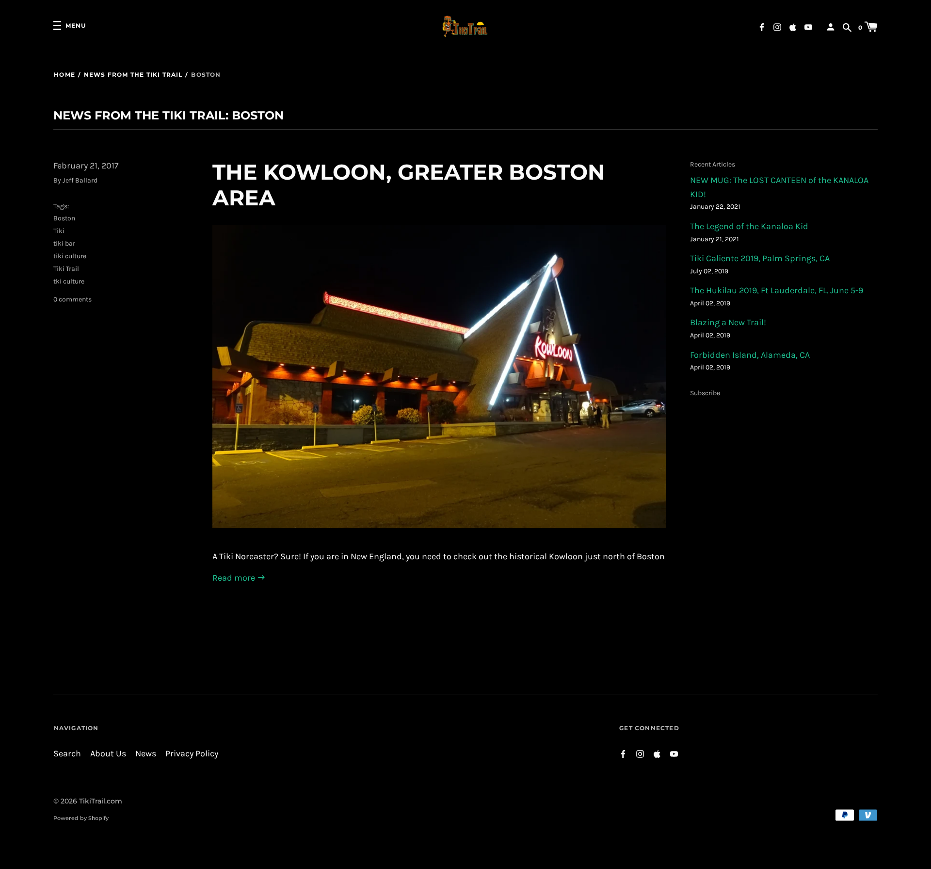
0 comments (72, 299)
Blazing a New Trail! (728, 323)
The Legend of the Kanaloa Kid (749, 226)
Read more (234, 578)
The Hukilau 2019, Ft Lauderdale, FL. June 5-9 (776, 290)
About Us (108, 754)
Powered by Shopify (81, 818)
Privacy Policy (191, 754)
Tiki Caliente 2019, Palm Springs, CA (760, 258)
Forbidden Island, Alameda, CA (750, 355)
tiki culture (69, 256)
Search (67, 754)
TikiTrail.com (100, 801)
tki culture (68, 281)
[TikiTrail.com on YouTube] (808, 26)
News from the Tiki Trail (133, 74)
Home (64, 74)
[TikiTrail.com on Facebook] (762, 26)
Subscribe (705, 393)
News (145, 754)
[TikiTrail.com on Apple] (793, 26)
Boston (64, 218)
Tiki (58, 231)
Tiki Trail (66, 269)
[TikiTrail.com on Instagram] (777, 26)
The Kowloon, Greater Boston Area (408, 185)
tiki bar (64, 243)
